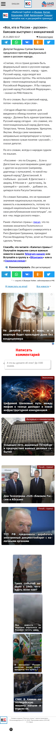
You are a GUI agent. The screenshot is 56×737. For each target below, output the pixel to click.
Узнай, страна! (45, 467)
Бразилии (17, 15)
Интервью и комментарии (39, 419)
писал (36, 222)
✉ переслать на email (16, 286)
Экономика (47, 378)
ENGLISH (15, 4)
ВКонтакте (36, 257)
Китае (46, 12)
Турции (48, 15)
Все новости (43, 286)
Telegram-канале (35, 254)
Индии (38, 12)
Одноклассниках (15, 261)
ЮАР (26, 15)
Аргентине (36, 15)
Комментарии (46, 37)
